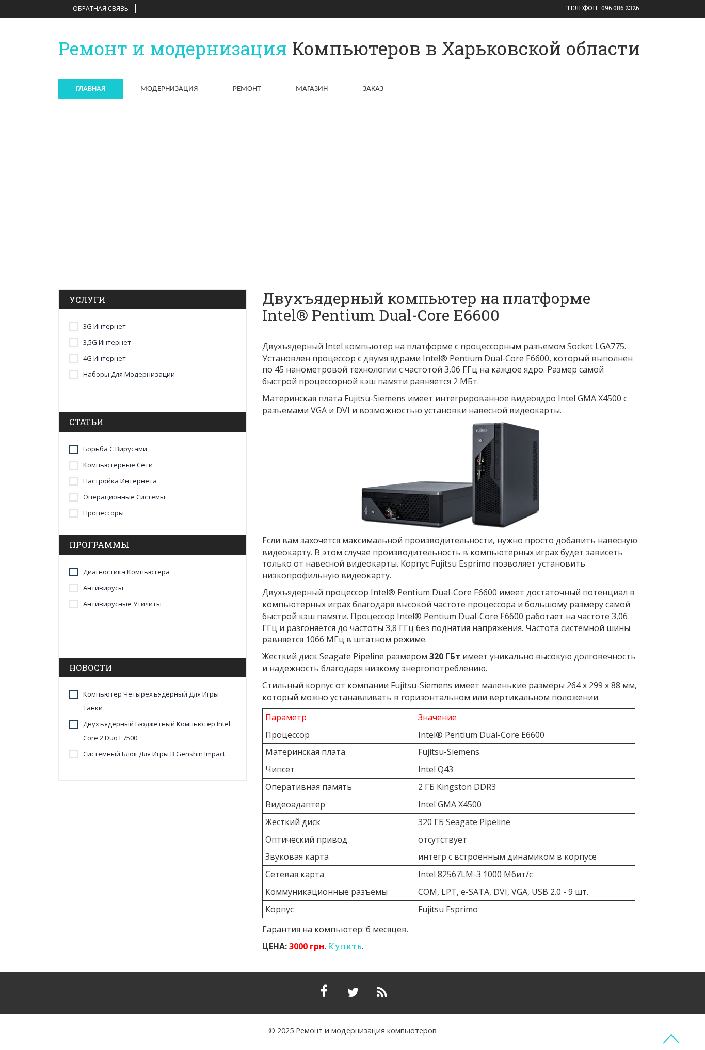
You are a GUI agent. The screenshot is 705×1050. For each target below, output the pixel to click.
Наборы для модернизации (129, 374)
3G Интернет (104, 326)
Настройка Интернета (120, 481)
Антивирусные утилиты (122, 603)
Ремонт (247, 89)
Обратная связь (101, 8)
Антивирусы (103, 587)
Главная (90, 89)
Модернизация (169, 89)
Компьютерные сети (118, 465)
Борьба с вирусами (115, 449)
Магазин (312, 89)
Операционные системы (124, 497)
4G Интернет (104, 358)
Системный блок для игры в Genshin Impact (154, 753)
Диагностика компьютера (126, 571)
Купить (345, 946)
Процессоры (103, 513)
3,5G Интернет (107, 342)
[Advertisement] (352, 179)
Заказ (373, 89)
